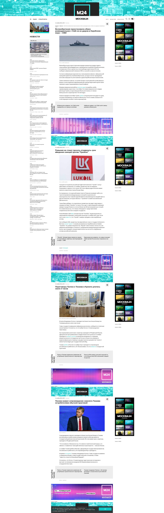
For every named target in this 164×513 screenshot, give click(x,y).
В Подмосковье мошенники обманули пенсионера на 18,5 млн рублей (38, 159)
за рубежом (36, 147)
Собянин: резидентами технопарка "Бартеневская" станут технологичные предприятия (39, 55)
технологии (32, 82)
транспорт (37, 82)
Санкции (65, 248)
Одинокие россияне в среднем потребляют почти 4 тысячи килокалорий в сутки (37, 87)
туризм (31, 232)
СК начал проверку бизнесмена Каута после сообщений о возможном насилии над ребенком (39, 187)
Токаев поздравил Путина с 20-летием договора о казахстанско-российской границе (95, 471)
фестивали (40, 219)
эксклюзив (39, 134)
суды (31, 119)
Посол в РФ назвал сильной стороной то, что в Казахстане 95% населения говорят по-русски (96, 356)
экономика (66, 250)
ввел (72, 214)
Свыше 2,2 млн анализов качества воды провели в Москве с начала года (39, 194)
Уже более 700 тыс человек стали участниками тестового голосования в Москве (39, 173)
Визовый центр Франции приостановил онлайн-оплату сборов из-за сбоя (39, 229)
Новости (35, 36)
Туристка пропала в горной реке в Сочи (39, 74)
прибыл (66, 345)
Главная (57, 25)
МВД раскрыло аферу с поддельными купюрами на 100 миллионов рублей (38, 102)
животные (32, 219)
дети (36, 134)
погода (36, 111)
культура (32, 71)
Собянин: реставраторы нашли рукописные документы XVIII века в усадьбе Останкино (38, 166)
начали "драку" (68, 224)
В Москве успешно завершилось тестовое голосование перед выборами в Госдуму (39, 62)
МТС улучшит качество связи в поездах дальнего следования (39, 80)
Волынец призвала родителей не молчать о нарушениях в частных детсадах (37, 131)
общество (32, 90)
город (31, 64)
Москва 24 (82, 19)
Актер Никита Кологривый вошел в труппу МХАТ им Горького (38, 138)
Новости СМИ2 (54, 135)
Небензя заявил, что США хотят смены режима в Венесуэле (95, 106)
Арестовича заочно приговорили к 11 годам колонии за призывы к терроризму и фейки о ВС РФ (38, 116)
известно (68, 217)
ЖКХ (42, 111)
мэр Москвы (32, 168)
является (93, 347)
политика (34, 119)
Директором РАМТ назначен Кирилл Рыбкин (38, 69)
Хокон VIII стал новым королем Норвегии (37, 145)
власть (60, 480)
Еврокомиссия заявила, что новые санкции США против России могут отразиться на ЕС (97, 239)
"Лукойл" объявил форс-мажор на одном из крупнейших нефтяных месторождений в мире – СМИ (69, 239)
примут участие (71, 336)
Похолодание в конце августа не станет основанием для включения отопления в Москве (39, 109)
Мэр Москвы (34, 40)
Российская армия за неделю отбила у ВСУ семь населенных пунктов (38, 223)
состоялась (68, 454)
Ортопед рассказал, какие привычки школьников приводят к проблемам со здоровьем (39, 124)
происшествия (33, 76)
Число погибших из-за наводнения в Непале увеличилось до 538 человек (38, 180)
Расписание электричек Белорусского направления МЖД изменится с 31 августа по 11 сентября (38, 201)
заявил (82, 96)
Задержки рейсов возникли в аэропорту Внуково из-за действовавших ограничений (36, 152)
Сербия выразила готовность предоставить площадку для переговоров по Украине (36, 209)
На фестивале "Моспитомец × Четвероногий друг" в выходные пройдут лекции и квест (37, 216)
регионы (38, 76)
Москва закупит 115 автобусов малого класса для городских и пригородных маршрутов (38, 95)
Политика (67, 23)
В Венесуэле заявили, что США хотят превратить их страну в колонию (68, 106)
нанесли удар (81, 87)
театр (35, 71)
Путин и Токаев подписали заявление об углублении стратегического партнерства (69, 355)
